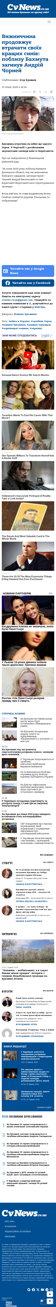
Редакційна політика (18, 1231)
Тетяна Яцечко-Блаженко (31, 901)
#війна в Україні (19, 321)
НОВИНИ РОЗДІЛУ (44, 1107)
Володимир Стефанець (30, 1036)
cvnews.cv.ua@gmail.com (17, 300)
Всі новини (47, 855)
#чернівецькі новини (15, 328)
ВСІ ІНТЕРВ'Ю (47, 933)
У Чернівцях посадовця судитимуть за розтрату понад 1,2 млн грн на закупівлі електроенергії (25, 803)
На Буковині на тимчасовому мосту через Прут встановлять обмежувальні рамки (36, 722)
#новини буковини (14, 324)
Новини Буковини (25, 314)
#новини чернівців (39, 324)
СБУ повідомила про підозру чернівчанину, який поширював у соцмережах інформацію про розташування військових (36, 829)
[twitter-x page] (37, 1290)
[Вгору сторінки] (50, 1294)
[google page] (28, 1290)
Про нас (9, 1221)
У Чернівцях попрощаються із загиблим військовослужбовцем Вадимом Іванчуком (37, 763)
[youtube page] (42, 1290)
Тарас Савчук (23, 1007)
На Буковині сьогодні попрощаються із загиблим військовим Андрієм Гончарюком (29, 1135)
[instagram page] (51, 1290)
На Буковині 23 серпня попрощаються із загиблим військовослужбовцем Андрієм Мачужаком (28, 1154)
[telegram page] (46, 1290)
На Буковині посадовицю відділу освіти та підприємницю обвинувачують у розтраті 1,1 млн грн (36, 736)
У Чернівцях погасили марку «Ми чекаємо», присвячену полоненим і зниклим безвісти (36, 840)
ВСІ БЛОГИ (48, 991)
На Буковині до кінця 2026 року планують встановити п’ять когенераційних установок (26, 816)
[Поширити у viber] (45, 92)
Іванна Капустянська (29, 884)
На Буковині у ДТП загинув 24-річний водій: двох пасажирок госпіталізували (27, 1173)
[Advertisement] (28, 234)
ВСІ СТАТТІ (48, 862)
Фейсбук (39, 307)
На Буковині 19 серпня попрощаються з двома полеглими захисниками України (27, 1125)
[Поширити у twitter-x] (40, 92)
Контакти (10, 1226)
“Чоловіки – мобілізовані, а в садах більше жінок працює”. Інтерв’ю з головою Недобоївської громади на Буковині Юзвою (25, 974)
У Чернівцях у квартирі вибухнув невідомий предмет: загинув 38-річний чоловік (27, 1183)
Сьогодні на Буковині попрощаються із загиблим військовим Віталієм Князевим (28, 1164)
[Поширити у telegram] (51, 92)
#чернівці (36, 328)
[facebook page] (33, 1290)
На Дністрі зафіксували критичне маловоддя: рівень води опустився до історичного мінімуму (36, 788)
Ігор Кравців (28, 80)
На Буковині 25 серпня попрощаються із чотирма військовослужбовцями (27, 1145)
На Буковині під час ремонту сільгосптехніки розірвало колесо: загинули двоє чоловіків (27, 752)
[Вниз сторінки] (50, 1301)
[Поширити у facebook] (34, 92)
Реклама (10, 1236)
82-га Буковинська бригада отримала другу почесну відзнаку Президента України (36, 774)
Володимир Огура (26, 1024)
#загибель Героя (41, 321)
